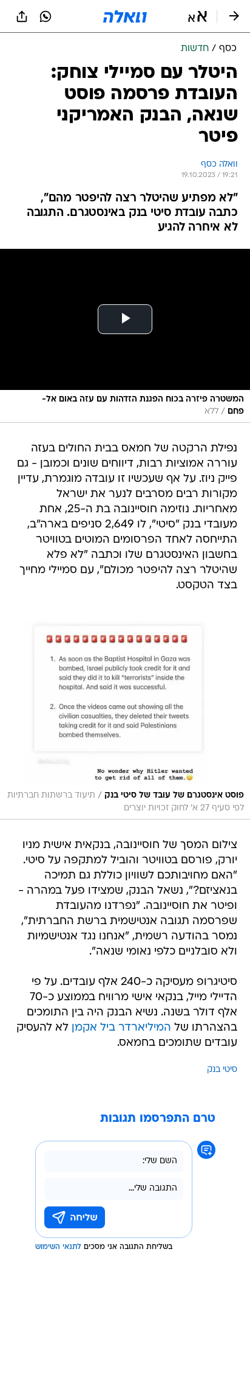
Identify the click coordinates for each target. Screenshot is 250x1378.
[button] (197, 16)
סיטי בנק (222, 1070)
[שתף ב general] (22, 16)
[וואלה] (125, 16)
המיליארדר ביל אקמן (121, 1028)
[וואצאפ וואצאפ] (45, 16)
